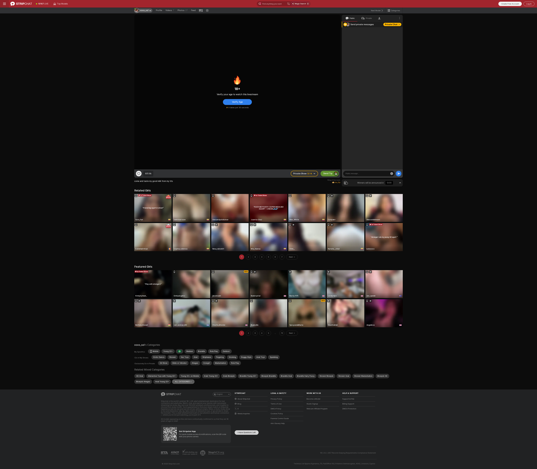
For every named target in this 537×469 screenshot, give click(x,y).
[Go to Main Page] (21, 4)
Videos (169, 10)
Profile (159, 10)
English (220, 394)
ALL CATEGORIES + (183, 382)
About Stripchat (243, 399)
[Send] (398, 173)
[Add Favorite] (139, 173)
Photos (182, 10)
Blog (239, 404)
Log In (529, 4)
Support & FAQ (348, 399)
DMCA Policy (276, 409)
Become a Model (313, 399)
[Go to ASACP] (175, 452)
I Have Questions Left (247, 432)
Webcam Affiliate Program (317, 409)
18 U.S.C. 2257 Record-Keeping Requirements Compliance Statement (348, 453)
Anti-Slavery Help (278, 423)
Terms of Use (276, 404)
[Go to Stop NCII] (216, 453)
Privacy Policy (276, 399)
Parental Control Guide (280, 419)
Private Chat (391, 24)
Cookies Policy (277, 414)
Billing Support (348, 404)
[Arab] (179, 351)
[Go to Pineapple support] (203, 453)
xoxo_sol (139, 344)
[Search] (288, 4)
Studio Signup (312, 404)
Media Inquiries (244, 414)
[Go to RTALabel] (165, 453)
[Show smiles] (391, 173)
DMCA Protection (349, 409)
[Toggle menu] (4, 4)
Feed (193, 10)
